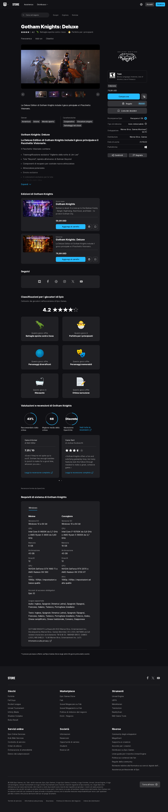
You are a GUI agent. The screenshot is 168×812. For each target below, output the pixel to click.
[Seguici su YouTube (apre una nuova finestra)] (81, 282)
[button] (60, 184)
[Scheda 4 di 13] (79, 94)
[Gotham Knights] (38, 208)
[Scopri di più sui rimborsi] (146, 124)
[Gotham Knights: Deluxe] (38, 244)
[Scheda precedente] (23, 94)
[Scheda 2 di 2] (61, 480)
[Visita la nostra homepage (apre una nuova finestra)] (56, 282)
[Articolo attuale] (41, 94)
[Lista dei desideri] (95, 226)
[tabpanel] (60, 547)
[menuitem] (56, 15)
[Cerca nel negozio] (23, 15)
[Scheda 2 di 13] (54, 94)
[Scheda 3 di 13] (66, 94)
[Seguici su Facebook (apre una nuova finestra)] (48, 282)
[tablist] (60, 507)
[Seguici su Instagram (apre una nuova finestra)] (64, 282)
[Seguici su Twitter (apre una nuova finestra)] (73, 282)
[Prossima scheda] (98, 94)
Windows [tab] (33, 508)
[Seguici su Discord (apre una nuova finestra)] (39, 282)
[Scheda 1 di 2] (59, 480)
